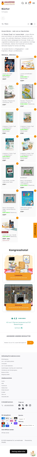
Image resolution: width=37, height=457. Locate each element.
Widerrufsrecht (5, 390)
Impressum (4, 385)
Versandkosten (5, 396)
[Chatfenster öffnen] (33, 453)
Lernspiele (4, 363)
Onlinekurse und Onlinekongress (9, 370)
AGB (3, 383)
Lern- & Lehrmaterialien (7, 365)
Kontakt (3, 392)
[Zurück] (3, 18)
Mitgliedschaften (6, 374)
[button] (6, 75)
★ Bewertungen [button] (35, 230)
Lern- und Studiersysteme (8, 361)
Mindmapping (5, 359)
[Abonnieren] (30, 342)
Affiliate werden (5, 432)
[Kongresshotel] (18, 267)
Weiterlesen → (5, 54)
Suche (3, 381)
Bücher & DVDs (5, 372)
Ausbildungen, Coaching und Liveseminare (12, 368)
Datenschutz (4, 387)
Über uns (4, 394)
